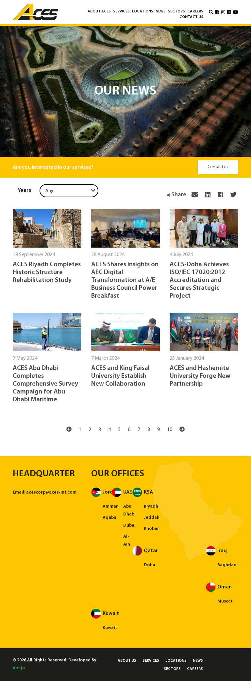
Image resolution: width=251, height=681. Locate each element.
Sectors (176, 11)
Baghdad (227, 565)
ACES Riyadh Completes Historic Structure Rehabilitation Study (47, 272)
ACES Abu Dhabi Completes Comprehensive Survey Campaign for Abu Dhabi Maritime (45, 384)
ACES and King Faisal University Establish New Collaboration (120, 376)
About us (127, 661)
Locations (142, 11)
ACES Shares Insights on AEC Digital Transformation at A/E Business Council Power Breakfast (125, 280)
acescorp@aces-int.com (51, 492)
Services (121, 11)
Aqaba (109, 517)
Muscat (225, 601)
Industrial (129, 23)
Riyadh (151, 506)
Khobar (151, 528)
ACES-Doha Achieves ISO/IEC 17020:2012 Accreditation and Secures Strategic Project (199, 280)
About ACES (99, 11)
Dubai (129, 525)
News (161, 11)
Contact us (191, 17)
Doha (149, 565)
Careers (195, 11)
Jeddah (151, 517)
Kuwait (110, 627)
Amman (111, 506)
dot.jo (19, 668)
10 (169, 429)
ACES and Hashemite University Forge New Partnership (200, 376)
